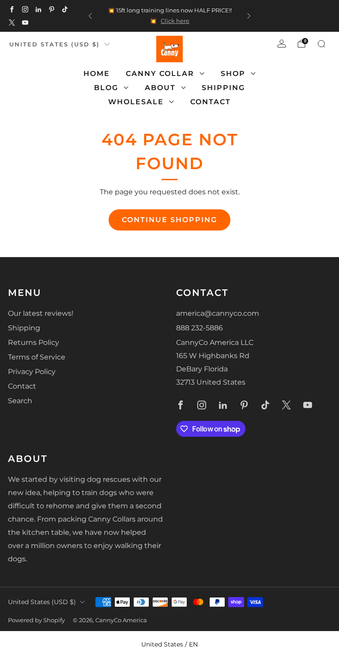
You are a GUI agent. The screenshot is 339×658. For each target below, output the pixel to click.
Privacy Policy (32, 371)
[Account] (281, 43)
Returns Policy (33, 342)
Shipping (223, 87)
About (160, 87)
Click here (175, 21)
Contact (210, 102)
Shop (233, 73)
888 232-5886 (199, 328)
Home (96, 73)
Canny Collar (160, 73)
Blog (106, 87)
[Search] (321, 43)
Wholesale (136, 102)
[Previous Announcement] (90, 16)
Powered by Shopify (36, 620)
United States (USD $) (54, 44)
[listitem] (169, 16)
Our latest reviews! (40, 313)
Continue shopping (169, 220)
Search (20, 401)
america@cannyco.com (217, 313)
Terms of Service (36, 357)
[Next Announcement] (249, 16)
